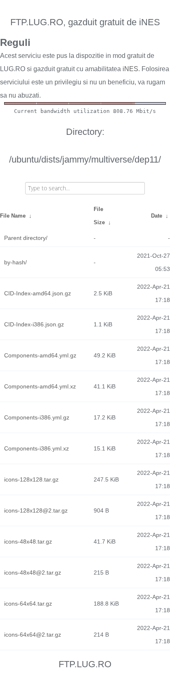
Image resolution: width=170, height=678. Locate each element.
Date (156, 216)
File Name (13, 216)
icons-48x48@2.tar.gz (32, 572)
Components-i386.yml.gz (36, 417)
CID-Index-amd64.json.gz (37, 293)
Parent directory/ (25, 238)
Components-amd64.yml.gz (40, 355)
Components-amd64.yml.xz (40, 386)
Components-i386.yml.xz (36, 448)
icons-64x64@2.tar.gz (32, 634)
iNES (130, 68)
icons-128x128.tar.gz (31, 479)
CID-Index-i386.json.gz (34, 324)
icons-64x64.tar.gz (28, 603)
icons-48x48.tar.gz (28, 541)
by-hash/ (15, 262)
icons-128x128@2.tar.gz (36, 510)
